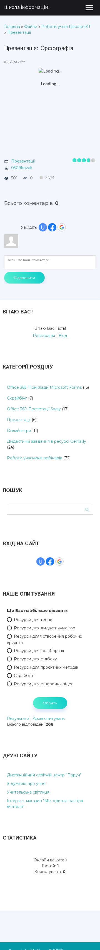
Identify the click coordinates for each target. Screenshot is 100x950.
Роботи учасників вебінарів (34, 457)
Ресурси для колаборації (39, 650)
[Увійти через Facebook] (52, 227)
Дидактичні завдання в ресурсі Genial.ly (46, 441)
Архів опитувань (49, 718)
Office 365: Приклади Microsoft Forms (44, 387)
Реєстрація (44, 335)
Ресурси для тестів (33, 619)
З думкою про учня (26, 783)
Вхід (63, 335)
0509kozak (21, 167)
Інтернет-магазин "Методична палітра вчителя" (45, 803)
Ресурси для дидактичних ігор (44, 627)
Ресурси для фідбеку (35, 658)
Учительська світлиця (28, 792)
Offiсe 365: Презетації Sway (34, 408)
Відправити (24, 278)
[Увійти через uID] (43, 227)
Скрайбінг (17, 398)
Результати (18, 718)
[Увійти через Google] (62, 227)
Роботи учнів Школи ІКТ (66, 26)
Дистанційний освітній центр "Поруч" (44, 775)
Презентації (19, 32)
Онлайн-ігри (19, 430)
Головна (12, 26)
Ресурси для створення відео (44, 683)
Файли (30, 26)
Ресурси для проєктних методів (46, 667)
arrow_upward (87, 937)
